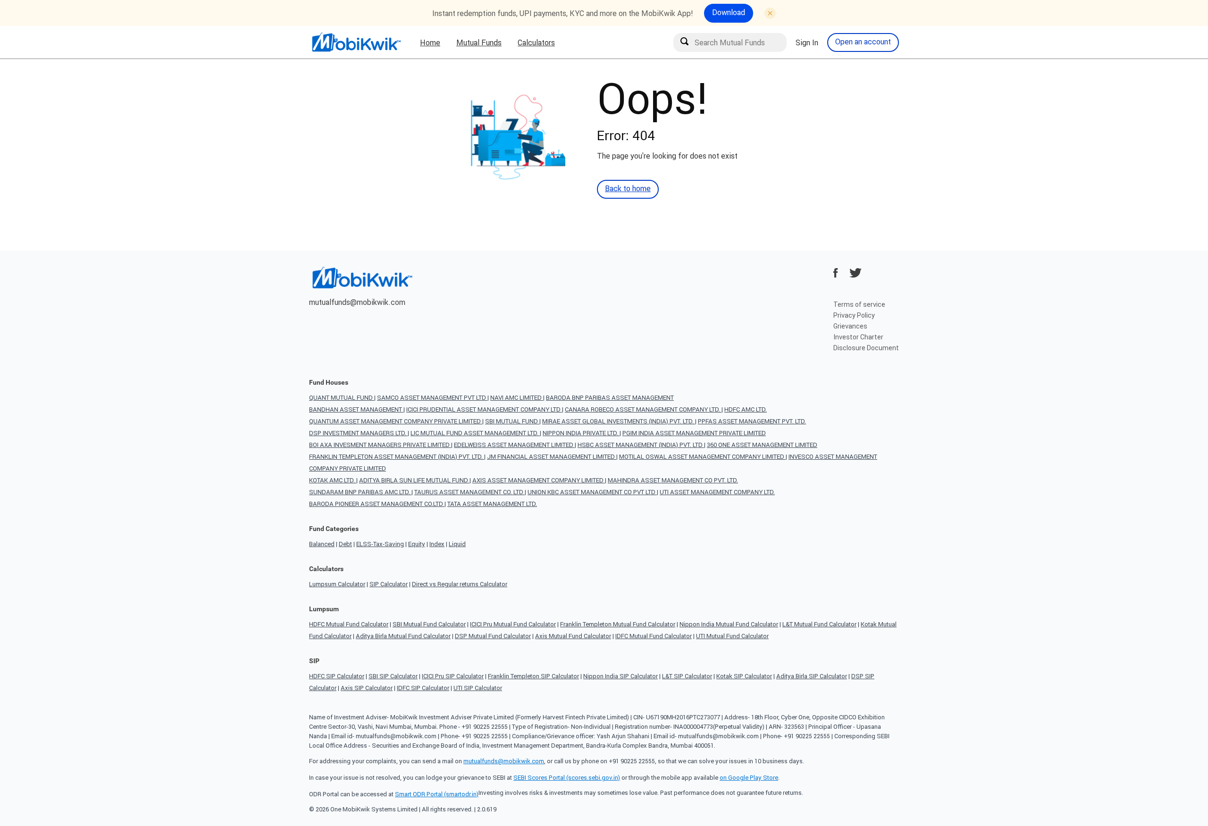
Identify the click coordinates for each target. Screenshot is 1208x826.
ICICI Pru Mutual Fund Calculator (513, 624)
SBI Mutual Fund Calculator (429, 624)
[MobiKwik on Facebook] (836, 273)
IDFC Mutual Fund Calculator (653, 636)
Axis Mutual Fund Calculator (573, 636)
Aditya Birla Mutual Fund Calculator (403, 636)
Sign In (807, 42)
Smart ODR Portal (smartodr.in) (436, 794)
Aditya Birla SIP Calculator (811, 676)
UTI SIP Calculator (477, 688)
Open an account (863, 41)
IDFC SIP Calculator (423, 688)
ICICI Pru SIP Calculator (453, 676)
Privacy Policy (854, 315)
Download (728, 12)
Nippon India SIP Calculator (620, 676)
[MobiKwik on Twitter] (855, 273)
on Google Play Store (749, 778)
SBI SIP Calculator (393, 676)
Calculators (536, 42)
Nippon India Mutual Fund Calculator (729, 624)
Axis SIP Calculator (367, 688)
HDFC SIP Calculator (336, 676)
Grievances (850, 326)
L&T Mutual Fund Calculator (819, 624)
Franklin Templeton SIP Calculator (533, 676)
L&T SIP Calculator (687, 676)
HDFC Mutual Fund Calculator (348, 624)
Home (430, 42)
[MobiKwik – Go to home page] (356, 42)
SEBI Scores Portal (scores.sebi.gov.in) (566, 778)
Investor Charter (858, 337)
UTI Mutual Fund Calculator (732, 636)
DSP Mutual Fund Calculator (493, 636)
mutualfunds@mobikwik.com (357, 302)
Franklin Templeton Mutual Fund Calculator (617, 624)
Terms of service (859, 304)
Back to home (628, 188)
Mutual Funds (479, 42)
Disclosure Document (866, 348)
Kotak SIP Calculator (744, 676)
